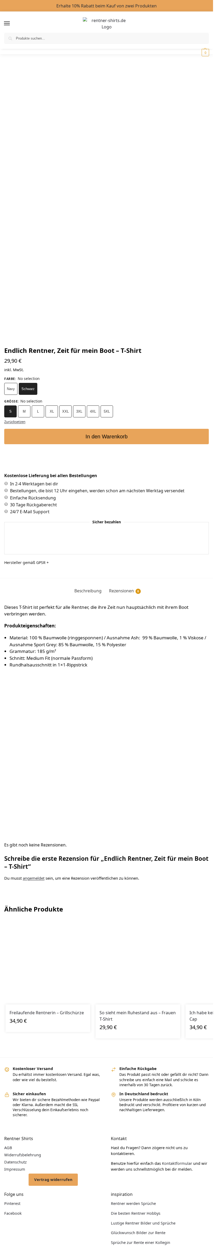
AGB (8, 1147)
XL (52, 411)
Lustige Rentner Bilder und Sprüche (143, 1223)
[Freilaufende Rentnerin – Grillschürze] (48, 961)
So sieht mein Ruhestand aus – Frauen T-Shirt (138, 1016)
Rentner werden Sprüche (133, 1203)
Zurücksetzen (14, 421)
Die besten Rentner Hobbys (135, 1213)
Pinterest (12, 1203)
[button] (204, 52)
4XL (93, 411)
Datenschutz (15, 1162)
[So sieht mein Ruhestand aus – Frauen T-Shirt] (138, 961)
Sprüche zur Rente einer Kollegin (140, 1242)
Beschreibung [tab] (88, 591)
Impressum (14, 1169)
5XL (107, 411)
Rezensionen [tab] (124, 591)
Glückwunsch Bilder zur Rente (138, 1232)
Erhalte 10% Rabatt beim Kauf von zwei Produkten (106, 6)
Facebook (13, 1213)
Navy (11, 389)
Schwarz (28, 389)
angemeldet (33, 878)
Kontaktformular (177, 1163)
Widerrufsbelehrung (22, 1154)
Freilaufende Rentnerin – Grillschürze (47, 1013)
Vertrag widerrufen (53, 1179)
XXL (65, 411)
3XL (79, 411)
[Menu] (12, 24)
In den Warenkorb (106, 436)
